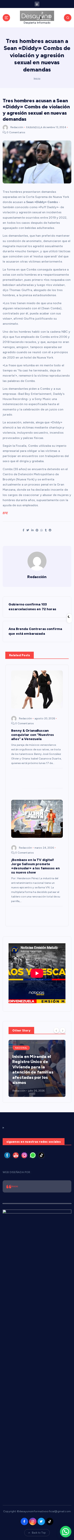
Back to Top (39, 1532)
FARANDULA (34, 127)
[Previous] (56, 1030)
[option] (37, 1068)
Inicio (37, 78)
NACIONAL (21, 1048)
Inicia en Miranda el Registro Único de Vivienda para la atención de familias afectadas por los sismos (32, 1069)
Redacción (16, 127)
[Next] (62, 1030)
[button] (65, 1531)
